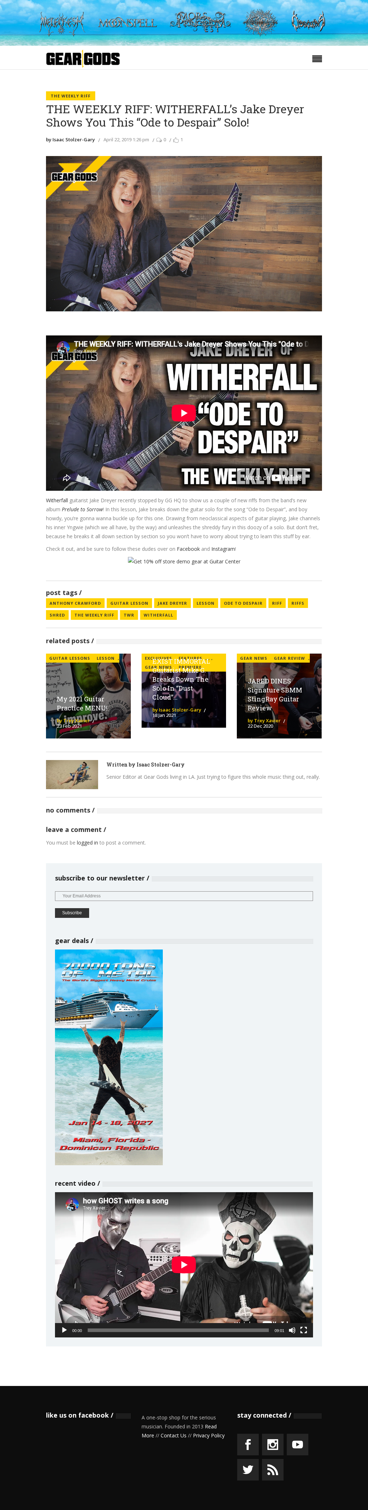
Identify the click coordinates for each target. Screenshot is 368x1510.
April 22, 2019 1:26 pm (126, 139)
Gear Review (289, 658)
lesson (206, 603)
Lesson (106, 658)
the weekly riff (94, 615)
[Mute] (292, 1330)
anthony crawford (75, 603)
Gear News (253, 658)
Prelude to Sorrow (82, 509)
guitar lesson (129, 603)
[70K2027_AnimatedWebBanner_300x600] (109, 1163)
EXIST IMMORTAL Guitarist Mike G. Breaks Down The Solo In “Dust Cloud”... (181, 679)
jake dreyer (172, 603)
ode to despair (243, 603)
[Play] (64, 1330)
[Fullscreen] (303, 1330)
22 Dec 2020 (260, 726)
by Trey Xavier (73, 720)
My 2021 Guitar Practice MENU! (82, 703)
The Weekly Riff (71, 96)
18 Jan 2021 (164, 715)
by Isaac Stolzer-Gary (70, 139)
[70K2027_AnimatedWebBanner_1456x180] (184, 43)
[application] (184, 1264)
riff (277, 603)
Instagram (223, 548)
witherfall (158, 615)
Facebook (189, 548)
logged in (87, 842)
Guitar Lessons (69, 658)
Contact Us (174, 1435)
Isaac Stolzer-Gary (161, 764)
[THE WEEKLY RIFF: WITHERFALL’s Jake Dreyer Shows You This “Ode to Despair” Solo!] (72, 774)
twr (129, 615)
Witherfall (57, 500)
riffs (297, 603)
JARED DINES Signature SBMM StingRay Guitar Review (275, 694)
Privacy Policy (209, 1435)
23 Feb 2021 (69, 726)
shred (57, 615)
